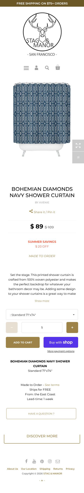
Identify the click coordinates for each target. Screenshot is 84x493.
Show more (42, 301)
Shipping (45, 468)
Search (47, 67)
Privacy (70, 468)
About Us (12, 468)
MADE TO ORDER (42, 256)
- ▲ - (42, 480)
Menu (26, 67)
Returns (58, 468)
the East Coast (44, 394)
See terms (52, 385)
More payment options (60, 351)
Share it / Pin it (44, 212)
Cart (57, 67)
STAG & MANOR (52, 473)
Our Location (29, 468)
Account (36, 67)
